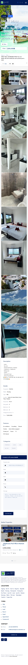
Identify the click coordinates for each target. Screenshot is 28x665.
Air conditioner (6, 426)
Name (4, 469)
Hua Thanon (3, 593)
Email (4, 476)
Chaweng (7, 591)
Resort (4, 612)
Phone (4, 483)
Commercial (6, 619)
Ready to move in (8, 531)
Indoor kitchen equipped (14, 429)
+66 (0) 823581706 (13, 627)
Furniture (5, 429)
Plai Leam (13, 595)
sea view (7, 448)
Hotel (4, 614)
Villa (10, 16)
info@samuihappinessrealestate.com (17, 629)
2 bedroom (7, 445)
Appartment (6, 617)
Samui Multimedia (13, 656)
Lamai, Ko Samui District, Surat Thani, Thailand (12, 41)
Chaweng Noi (13, 591)
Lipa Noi (18, 593)
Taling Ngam (18, 595)
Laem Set (9, 593)
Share (5, 44)
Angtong (3, 588)
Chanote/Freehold (7, 528)
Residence (17, 531)
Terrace (11, 431)
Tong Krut (3, 597)
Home (2, 55)
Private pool (5, 431)
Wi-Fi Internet (6, 434)
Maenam (22, 593)
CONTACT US (14, 635)
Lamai (14, 445)
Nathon (8, 595)
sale (20, 445)
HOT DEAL (17, 528)
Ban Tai (12, 588)
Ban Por (7, 588)
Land (4, 609)
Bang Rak (22, 588)
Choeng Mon (20, 591)
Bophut (2, 591)
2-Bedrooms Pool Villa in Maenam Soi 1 (13, 544)
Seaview (14, 448)
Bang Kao (17, 588)
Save (5, 63)
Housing (4, 16)
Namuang (3, 595)
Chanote (20, 426)
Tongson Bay (9, 597)
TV (16, 431)
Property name (6, 462)
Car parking (13, 426)
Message (5, 491)
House (4, 607)
